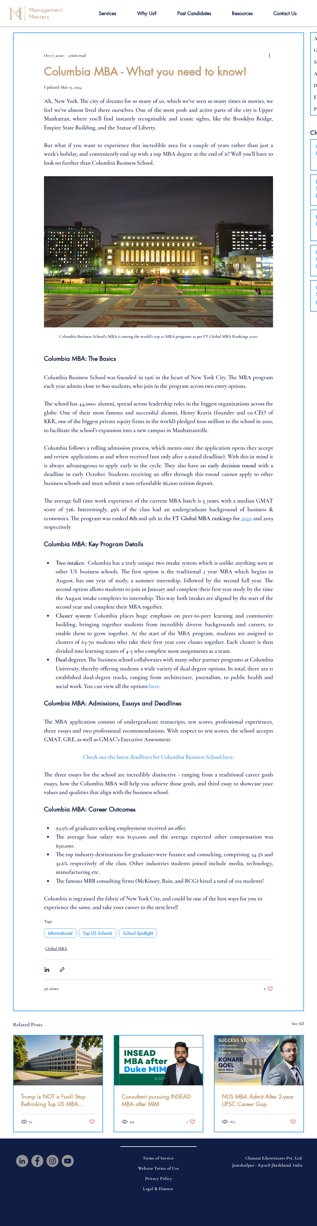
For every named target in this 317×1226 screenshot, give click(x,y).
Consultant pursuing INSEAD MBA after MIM (156, 1100)
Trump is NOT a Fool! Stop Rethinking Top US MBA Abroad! (53, 1100)
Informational (60, 933)
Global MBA (56, 948)
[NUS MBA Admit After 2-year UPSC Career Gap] (259, 1060)
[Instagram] (52, 1161)
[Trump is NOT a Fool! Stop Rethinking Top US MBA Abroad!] (58, 1060)
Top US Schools (97, 933)
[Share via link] (62, 970)
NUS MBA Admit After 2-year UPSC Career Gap (258, 1100)
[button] (107, 13)
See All (298, 1023)
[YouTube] (68, 1161)
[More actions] (269, 55)
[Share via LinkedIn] (47, 970)
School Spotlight (138, 933)
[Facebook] (37, 1161)
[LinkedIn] (22, 1161)
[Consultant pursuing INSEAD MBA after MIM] (158, 1060)
